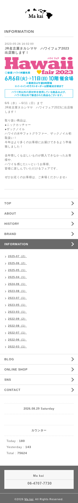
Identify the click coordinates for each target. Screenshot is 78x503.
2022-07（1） (17, 332)
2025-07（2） (17, 256)
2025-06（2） (17, 263)
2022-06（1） (17, 339)
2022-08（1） (17, 325)
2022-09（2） (17, 318)
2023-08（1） (17, 291)
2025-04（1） (17, 277)
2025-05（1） (17, 270)
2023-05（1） (17, 304)
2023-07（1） (17, 297)
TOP (7, 203)
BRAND (10, 234)
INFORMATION (16, 244)
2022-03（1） (17, 346)
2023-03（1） (17, 311)
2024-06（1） (17, 284)
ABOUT (10, 213)
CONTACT (12, 390)
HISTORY (11, 223)
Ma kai (29, 499)
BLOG (9, 359)
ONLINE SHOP (16, 369)
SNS (7, 379)
